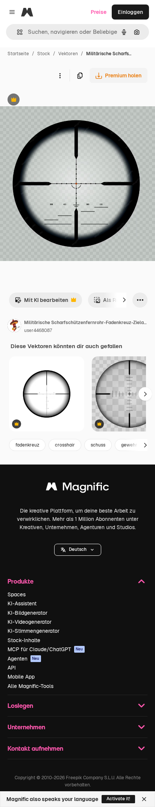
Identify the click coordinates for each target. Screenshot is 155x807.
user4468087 (38, 330)
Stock (43, 54)
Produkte (20, 581)
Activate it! (118, 799)
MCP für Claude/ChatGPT (45, 649)
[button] (77, 550)
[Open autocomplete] (16, 32)
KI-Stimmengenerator (33, 630)
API (12, 667)
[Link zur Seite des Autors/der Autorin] (14, 327)
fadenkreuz (27, 445)
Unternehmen (26, 727)
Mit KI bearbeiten (41, 302)
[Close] (144, 799)
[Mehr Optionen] (59, 75)
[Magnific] (77, 488)
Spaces (17, 594)
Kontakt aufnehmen (35, 748)
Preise (98, 12)
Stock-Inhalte (24, 640)
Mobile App (21, 676)
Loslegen (20, 705)
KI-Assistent (22, 603)
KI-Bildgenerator (27, 612)
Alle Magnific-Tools (30, 686)
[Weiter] (124, 300)
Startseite (18, 54)
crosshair (65, 445)
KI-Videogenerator (30, 621)
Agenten (24, 658)
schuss (98, 445)
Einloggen (130, 12)
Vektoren (68, 54)
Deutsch (78, 549)
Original (48, 100)
